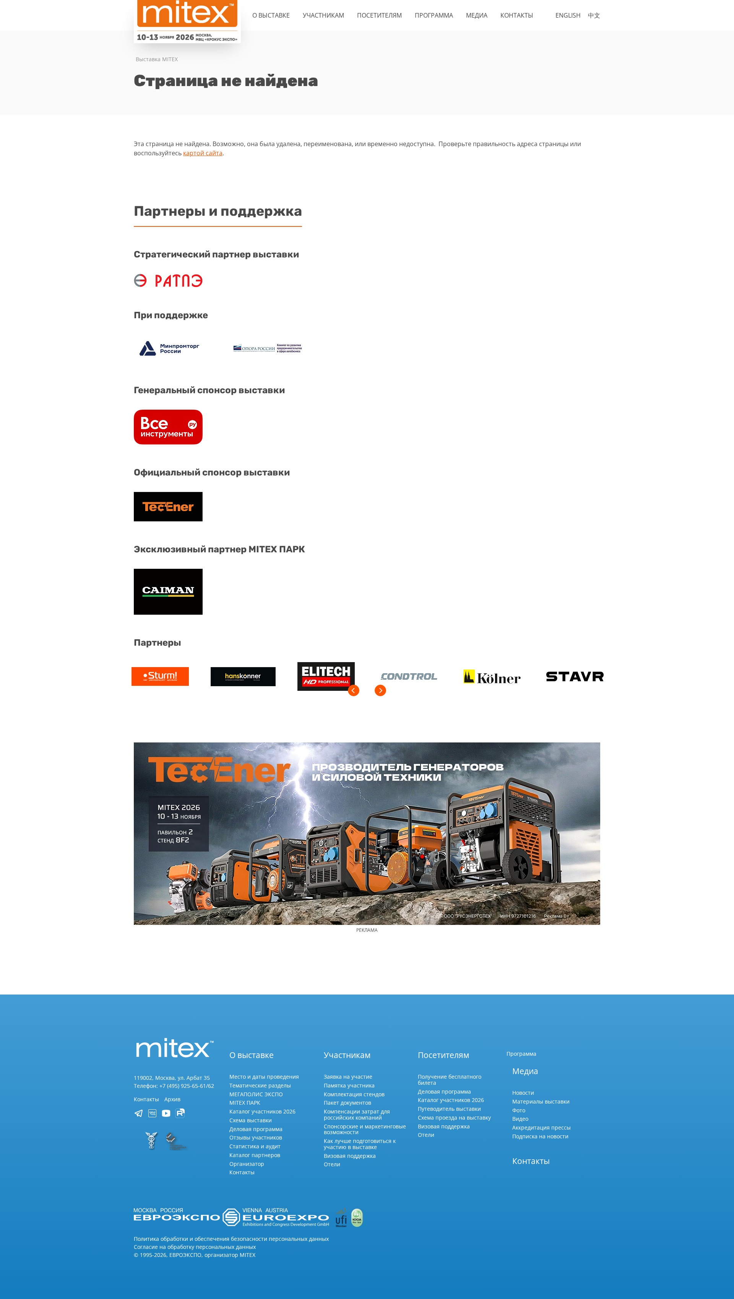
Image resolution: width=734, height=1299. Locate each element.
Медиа (476, 15)
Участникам (323, 15)
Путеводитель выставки (449, 1108)
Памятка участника (349, 1085)
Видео (520, 1118)
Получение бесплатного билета (449, 1079)
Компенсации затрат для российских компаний (357, 1114)
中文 (594, 15)
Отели (332, 1164)
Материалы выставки (541, 1101)
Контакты (516, 15)
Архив (172, 1099)
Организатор (246, 1163)
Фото (518, 1110)
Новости (523, 1092)
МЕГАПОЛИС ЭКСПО (256, 1094)
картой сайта (202, 153)
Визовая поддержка (350, 1155)
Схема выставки (250, 1120)
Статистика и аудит (255, 1146)
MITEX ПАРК (244, 1102)
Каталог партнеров (254, 1155)
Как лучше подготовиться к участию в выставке (360, 1144)
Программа (434, 15)
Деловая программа (256, 1129)
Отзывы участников (255, 1137)
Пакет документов (347, 1102)
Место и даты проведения (264, 1076)
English (568, 15)
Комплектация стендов (354, 1094)
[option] (160, 677)
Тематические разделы (260, 1085)
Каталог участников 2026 (262, 1111)
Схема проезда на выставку (454, 1117)
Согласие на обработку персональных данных (195, 1246)
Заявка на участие (348, 1076)
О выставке (271, 15)
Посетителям (379, 15)
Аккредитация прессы (541, 1127)
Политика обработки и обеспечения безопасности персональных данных (231, 1238)
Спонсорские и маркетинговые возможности (365, 1129)
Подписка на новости (540, 1136)
